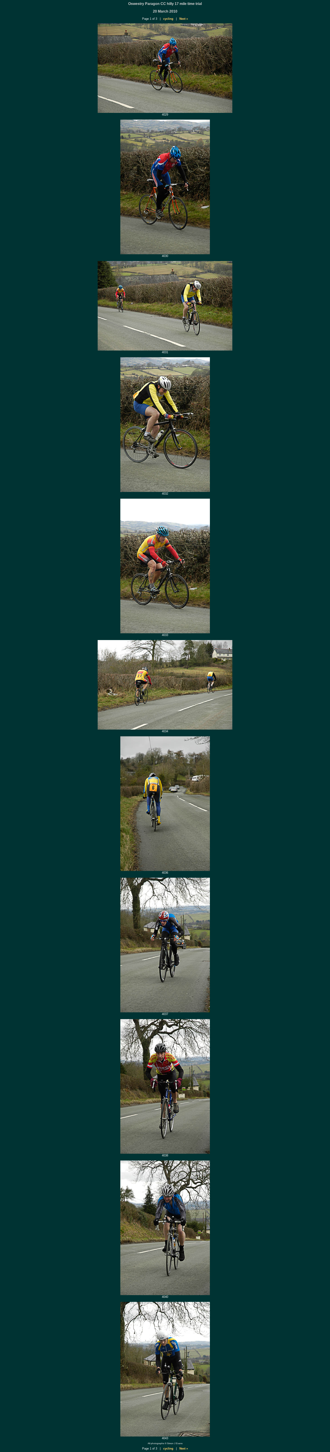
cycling (168, 18)
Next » (183, 18)
